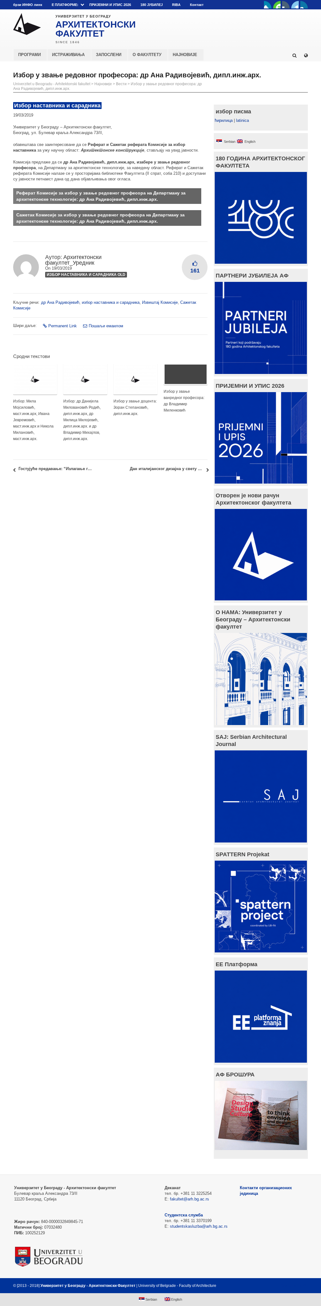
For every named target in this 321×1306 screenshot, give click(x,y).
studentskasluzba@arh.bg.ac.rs (199, 1226)
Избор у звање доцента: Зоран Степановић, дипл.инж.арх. (135, 407)
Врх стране (291, 1285)
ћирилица (224, 120)
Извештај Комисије (160, 302)
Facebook (267, 4)
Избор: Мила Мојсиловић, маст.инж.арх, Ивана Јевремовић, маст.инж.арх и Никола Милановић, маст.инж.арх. (33, 420)
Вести (121, 84)
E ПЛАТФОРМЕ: (65, 5)
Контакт (196, 5)
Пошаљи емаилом (106, 326)
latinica (242, 120)
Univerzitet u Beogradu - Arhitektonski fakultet (51, 84)
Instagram (304, 4)
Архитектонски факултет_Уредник (73, 260)
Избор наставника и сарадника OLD (86, 274)
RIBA (176, 5)
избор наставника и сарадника (110, 302)
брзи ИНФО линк (27, 5)
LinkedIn (295, 4)
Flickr (286, 4)
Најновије (103, 84)
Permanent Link (62, 326)
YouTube (277, 4)
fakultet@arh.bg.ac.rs (189, 1199)
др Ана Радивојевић (60, 302)
